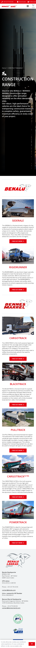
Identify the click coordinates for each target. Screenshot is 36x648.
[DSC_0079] (18, 255)
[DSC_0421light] (18, 208)
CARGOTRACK (18, 338)
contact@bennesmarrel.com (11, 608)
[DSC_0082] (18, 326)
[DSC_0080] (18, 464)
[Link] (33, 5)
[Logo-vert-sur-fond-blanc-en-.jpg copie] (18, 631)
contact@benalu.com (9, 590)
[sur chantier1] (18, 417)
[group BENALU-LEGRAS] (18, 560)
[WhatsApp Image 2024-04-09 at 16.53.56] (18, 510)
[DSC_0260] (18, 372)
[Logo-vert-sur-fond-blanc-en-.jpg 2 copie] (18, 619)
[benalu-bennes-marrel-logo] (9, 6)
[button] (28, 6)
